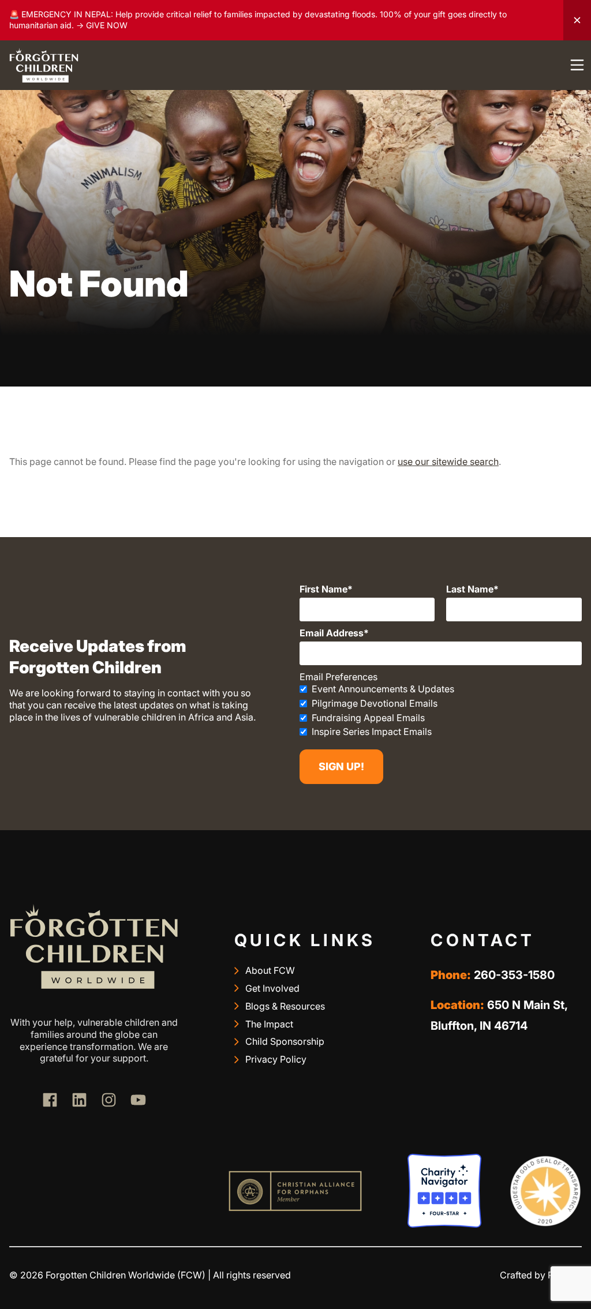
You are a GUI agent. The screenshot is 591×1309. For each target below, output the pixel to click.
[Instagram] (109, 1100)
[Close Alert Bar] (577, 20)
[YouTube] (138, 1100)
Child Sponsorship (284, 1041)
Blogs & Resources (285, 1006)
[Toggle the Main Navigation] (577, 65)
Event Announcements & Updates (383, 689)
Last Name (469, 589)
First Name (323, 589)
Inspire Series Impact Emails (372, 731)
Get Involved (272, 988)
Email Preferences (338, 676)
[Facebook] (50, 1100)
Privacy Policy (275, 1059)
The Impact (269, 1024)
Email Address (332, 633)
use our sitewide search (448, 461)
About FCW (270, 970)
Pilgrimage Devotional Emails (374, 703)
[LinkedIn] (79, 1100)
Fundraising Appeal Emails (368, 717)
